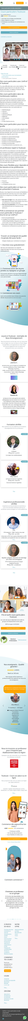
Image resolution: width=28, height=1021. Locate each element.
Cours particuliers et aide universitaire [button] (11, 8)
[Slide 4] (15, 919)
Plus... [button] (14, 539)
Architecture (7, 995)
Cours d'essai (7, 940)
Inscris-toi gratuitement (14, 27)
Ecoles (5, 946)
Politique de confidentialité (7, 948)
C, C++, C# (6, 985)
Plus (14, 491)
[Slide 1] (12, 729)
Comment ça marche (6, 36)
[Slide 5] (18, 919)
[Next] (25, 706)
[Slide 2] (14, 729)
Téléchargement (22, 640)
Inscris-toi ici (20, 3)
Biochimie (6, 982)
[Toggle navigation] (26, 3)
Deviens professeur (14, 32)
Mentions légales (8, 954)
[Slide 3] (16, 729)
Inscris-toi (7, 970)
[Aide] (14, 3)
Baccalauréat (18, 932)
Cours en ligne (7, 938)
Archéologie (7, 997)
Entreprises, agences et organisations (7, 943)
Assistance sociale (8, 998)
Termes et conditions (7, 951)
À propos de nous (8, 929)
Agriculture (7, 994)
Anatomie (6, 979)
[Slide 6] (20, 919)
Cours (5, 937)
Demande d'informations (13, 628)
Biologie (6, 983)
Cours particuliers (18, 936)
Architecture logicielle (9, 980)
